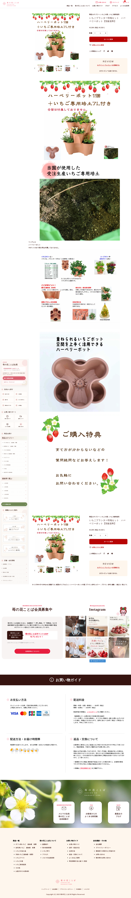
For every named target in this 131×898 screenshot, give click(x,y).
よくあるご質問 (74, 858)
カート (126, 2)
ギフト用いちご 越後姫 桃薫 (26, 844)
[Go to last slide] (35, 68)
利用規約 (78, 889)
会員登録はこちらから (32, 651)
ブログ (107, 6)
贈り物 (5, 399)
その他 (18, 868)
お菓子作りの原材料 (22, 871)
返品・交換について (76, 854)
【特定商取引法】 (85, 768)
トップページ (45, 889)
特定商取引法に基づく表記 (15, 576)
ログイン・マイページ (14, 382)
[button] (41, 68)
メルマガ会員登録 (48, 858)
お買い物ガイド (97, 6)
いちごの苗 (19, 861)
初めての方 (6, 394)
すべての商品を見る (14, 504)
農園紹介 (45, 844)
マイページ (115, 2)
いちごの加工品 (21, 851)
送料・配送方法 (74, 848)
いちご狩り (46, 851)
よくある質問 (124, 6)
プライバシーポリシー (15, 580)
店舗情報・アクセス (15, 564)
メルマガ (86, 889)
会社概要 (15, 568)
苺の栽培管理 (46, 848)
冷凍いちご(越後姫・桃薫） (25, 854)
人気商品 (19, 405)
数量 (90, 33)
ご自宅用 (19, 394)
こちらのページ (92, 712)
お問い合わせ (102, 2)
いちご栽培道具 (21, 864)
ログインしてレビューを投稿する (108, 65)
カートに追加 (108, 39)
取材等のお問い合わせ (103, 858)
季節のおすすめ (7, 405)
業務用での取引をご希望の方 (105, 851)
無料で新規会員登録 (14, 378)
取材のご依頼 (15, 572)
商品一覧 (70, 6)
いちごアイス (20, 858)
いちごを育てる (20, 399)
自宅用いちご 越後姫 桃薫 (25, 848)
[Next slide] (77, 68)
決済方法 (72, 851)
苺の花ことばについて (82, 6)
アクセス (115, 6)
